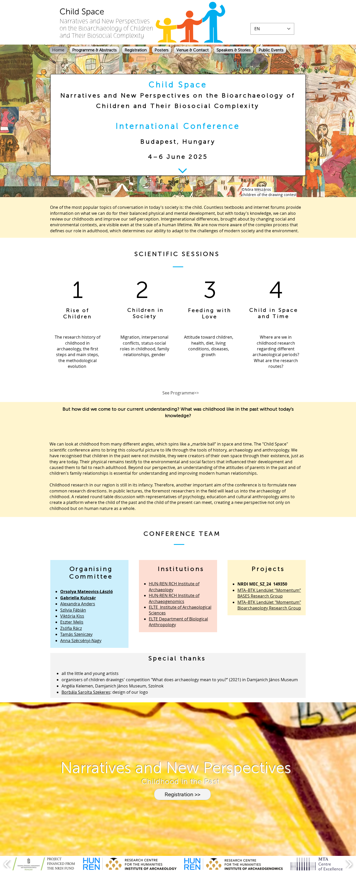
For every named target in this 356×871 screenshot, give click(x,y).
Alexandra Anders (77, 604)
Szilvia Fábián (73, 610)
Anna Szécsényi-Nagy (80, 640)
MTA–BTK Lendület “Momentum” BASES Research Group (269, 593)
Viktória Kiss (72, 616)
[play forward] (349, 864)
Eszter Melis (71, 622)
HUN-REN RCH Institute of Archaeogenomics (174, 598)
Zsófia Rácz (71, 628)
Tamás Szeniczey (76, 634)
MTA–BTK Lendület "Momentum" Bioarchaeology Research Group (269, 605)
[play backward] (7, 864)
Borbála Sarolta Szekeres (86, 692)
